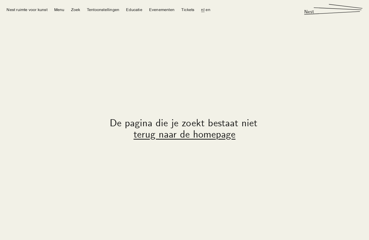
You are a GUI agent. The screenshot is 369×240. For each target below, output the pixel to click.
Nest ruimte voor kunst (27, 9)
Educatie (134, 9)
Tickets (187, 9)
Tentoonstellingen (103, 9)
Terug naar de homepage (184, 135)
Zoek (75, 9)
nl (202, 9)
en (208, 9)
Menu (59, 9)
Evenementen (161, 9)
